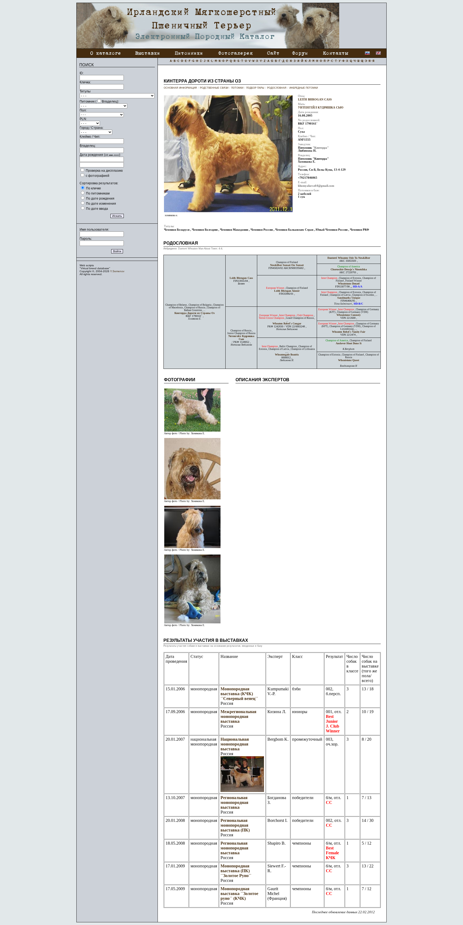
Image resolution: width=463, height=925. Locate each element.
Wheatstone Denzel (349, 283)
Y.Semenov (117, 271)
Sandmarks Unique (348, 297)
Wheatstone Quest (348, 360)
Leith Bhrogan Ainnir (287, 290)
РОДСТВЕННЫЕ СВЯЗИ (214, 88)
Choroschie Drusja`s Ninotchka (349, 269)
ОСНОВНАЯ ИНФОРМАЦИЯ (180, 88)
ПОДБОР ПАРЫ (255, 88)
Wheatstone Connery (349, 314)
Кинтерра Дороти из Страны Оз (194, 313)
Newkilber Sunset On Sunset (287, 265)
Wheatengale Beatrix (287, 354)
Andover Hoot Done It (348, 343)
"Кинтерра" (321, 147)
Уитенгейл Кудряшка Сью (320, 107)
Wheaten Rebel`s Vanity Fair (348, 331)
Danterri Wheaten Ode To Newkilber (348, 257)
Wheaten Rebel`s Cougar (286, 323)
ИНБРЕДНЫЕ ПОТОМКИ (303, 88)
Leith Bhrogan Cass (241, 277)
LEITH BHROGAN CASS (315, 99)
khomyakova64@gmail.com (316, 185)
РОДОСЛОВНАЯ (276, 88)
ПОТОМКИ (237, 88)
